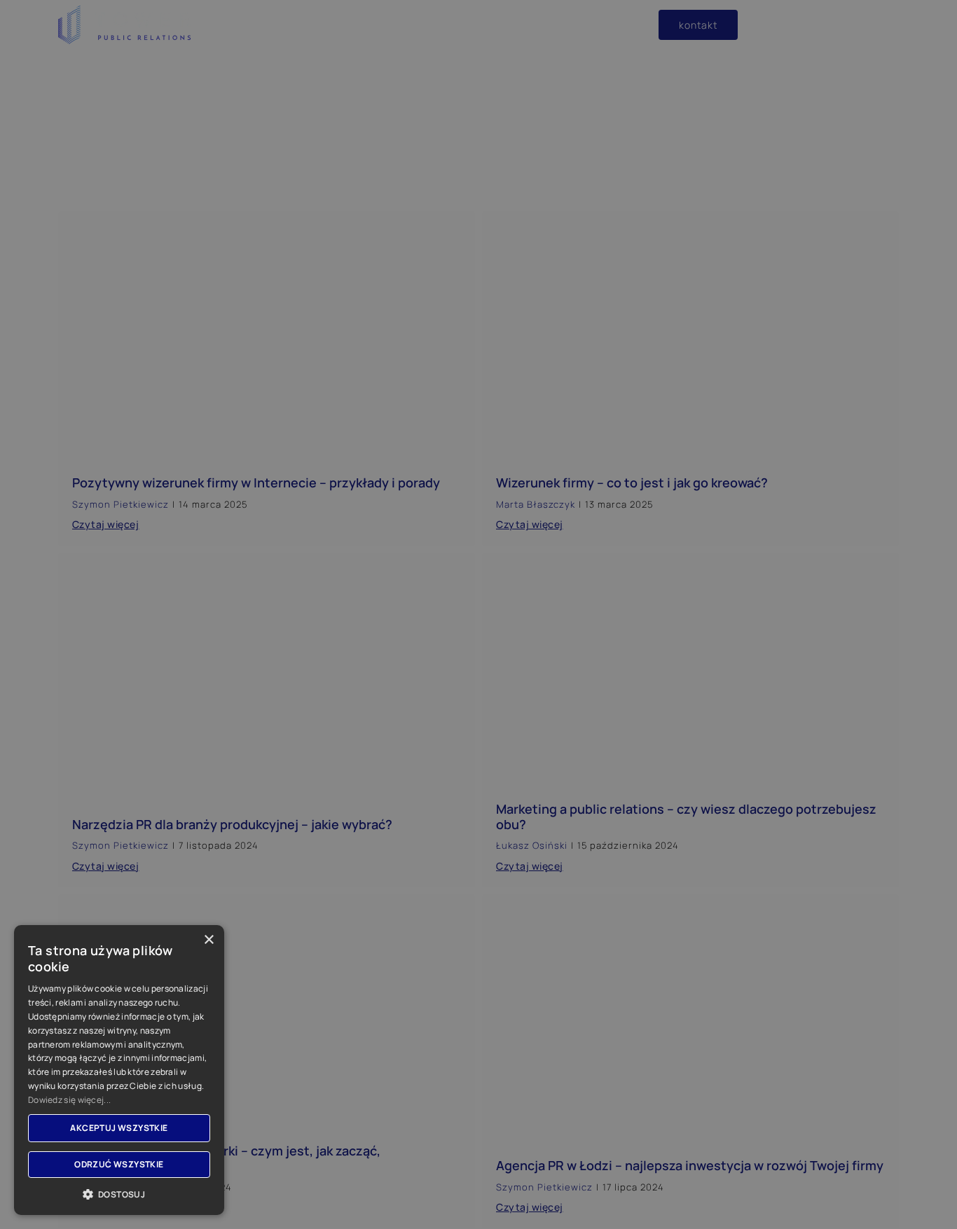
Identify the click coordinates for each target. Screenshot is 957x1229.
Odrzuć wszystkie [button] (118, 1164)
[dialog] (478, 614)
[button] (119, 1194)
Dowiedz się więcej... (69, 1100)
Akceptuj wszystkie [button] (118, 1128)
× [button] (208, 940)
